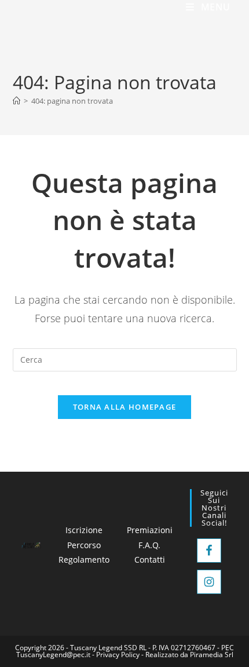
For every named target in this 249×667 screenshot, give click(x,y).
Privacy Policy (118, 654)
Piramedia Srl (211, 654)
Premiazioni (150, 529)
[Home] (16, 101)
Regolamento (83, 559)
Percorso (84, 545)
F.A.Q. (149, 545)
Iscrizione (83, 529)
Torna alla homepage (125, 407)
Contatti (149, 559)
